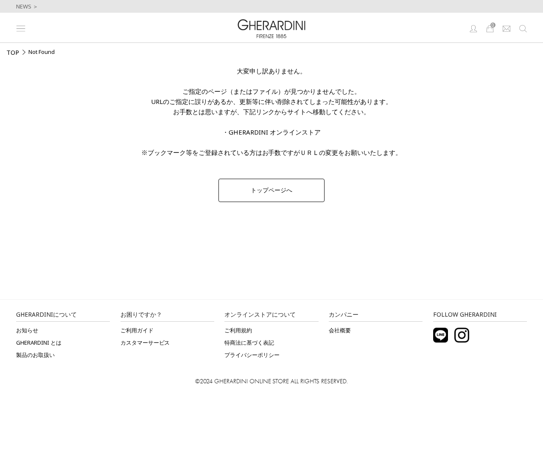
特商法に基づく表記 (249, 342)
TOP (12, 52)
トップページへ (271, 190)
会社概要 (340, 330)
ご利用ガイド (137, 330)
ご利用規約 (238, 330)
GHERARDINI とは (39, 342)
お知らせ (27, 330)
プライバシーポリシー (252, 355)
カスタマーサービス (145, 342)
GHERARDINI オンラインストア (275, 132)
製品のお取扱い (35, 355)
